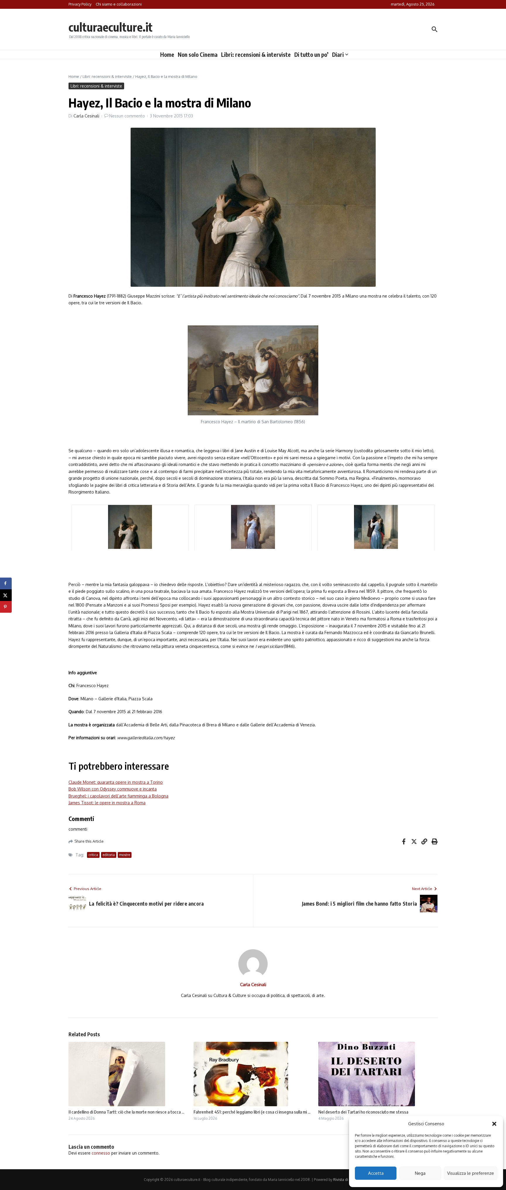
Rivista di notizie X (348, 1179)
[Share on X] (6, 595)
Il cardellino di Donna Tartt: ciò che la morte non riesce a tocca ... (126, 1111)
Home (167, 54)
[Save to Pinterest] (6, 607)
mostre (124, 855)
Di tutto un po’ (311, 54)
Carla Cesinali (86, 115)
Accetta (376, 1173)
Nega (420, 1173)
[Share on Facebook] (6, 583)
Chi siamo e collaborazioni (119, 4)
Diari (338, 54)
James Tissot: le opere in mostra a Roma (107, 802)
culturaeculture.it (111, 27)
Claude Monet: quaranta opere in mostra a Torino (116, 782)
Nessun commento (127, 115)
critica (93, 855)
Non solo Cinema (198, 54)
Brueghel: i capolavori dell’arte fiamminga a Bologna (118, 795)
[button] (494, 1124)
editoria (108, 855)
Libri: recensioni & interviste (256, 54)
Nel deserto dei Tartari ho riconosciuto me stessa (363, 1111)
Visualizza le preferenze (470, 1173)
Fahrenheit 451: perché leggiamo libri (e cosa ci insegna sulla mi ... (252, 1111)
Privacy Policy (80, 4)
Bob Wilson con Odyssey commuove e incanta (113, 788)
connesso (101, 1152)
